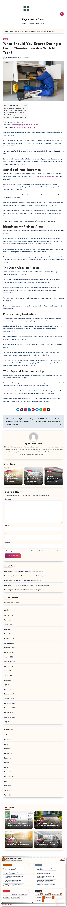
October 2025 (9, 657)
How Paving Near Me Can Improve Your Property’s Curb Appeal (25, 576)
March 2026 (8, 634)
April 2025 (7, 685)
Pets (5, 781)
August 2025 (8, 666)
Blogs (6, 744)
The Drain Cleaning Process (14, 113)
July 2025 (7, 671)
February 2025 (9, 694)
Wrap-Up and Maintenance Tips (16, 117)
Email (7, 534)
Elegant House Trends (33, 19)
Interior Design (9, 772)
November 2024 (9, 708)
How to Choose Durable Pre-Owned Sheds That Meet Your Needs (45, 881)
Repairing (7, 786)
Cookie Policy (16, 897)
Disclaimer (7, 897)
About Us (7, 894)
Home (5, 39)
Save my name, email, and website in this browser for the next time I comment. (32, 551)
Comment (8, 499)
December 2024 (9, 703)
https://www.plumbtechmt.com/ (25, 127)
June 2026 (8, 624)
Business (7, 749)
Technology (8, 795)
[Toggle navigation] (4, 14)
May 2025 (7, 680)
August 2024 (8, 722)
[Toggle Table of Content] (25, 105)
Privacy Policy (24, 894)
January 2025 (9, 698)
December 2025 (9, 648)
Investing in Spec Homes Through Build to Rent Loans (22, 580)
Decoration (8, 753)
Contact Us (14, 894)
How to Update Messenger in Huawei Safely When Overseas (24, 571)
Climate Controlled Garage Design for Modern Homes (45, 877)
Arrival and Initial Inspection (14, 108)
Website (7, 542)
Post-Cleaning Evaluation (14, 115)
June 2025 (8, 675)
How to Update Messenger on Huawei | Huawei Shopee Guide (24, 590)
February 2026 (9, 638)
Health (6, 762)
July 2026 (7, 620)
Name (7, 525)
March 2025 (8, 689)
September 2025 (10, 661)
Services (7, 790)
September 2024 (10, 717)
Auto (6, 735)
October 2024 (9, 712)
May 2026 (7, 629)
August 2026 (8, 615)
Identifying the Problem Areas (15, 110)
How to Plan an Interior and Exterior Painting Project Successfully (26, 585)
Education (7, 758)
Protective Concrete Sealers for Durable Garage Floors (46, 885)
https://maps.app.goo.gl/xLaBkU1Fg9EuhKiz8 (22, 125)
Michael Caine (12, 58)
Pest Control (8, 776)
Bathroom (7, 739)
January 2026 (9, 643)
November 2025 (9, 652)
